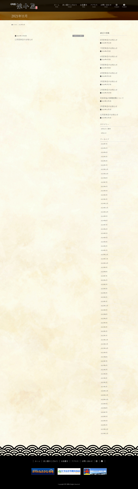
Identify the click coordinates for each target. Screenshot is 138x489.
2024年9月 (104, 216)
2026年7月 (104, 144)
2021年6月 (104, 365)
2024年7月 (104, 225)
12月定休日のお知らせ (24, 39)
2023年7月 (104, 276)
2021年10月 (104, 348)
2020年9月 (104, 404)
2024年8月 (104, 221)
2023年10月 (104, 263)
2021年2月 (104, 382)
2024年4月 (104, 238)
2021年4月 (104, 374)
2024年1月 (104, 250)
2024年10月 (104, 212)
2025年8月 (104, 178)
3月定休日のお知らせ (108, 81)
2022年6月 (104, 318)
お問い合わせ (87, 461)
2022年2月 (104, 331)
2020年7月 (104, 412)
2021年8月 (104, 357)
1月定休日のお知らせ (108, 106)
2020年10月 (104, 399)
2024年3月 (104, 242)
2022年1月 (104, 335)
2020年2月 (104, 425)
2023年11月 (104, 259)
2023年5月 (104, 284)
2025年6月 (104, 186)
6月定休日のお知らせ (108, 56)
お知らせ (103, 133)
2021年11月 (104, 344)
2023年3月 (104, 293)
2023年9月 (104, 267)
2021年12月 (104, 340)
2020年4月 (104, 421)
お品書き (64, 461)
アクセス (75, 461)
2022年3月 (104, 327)
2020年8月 (104, 408)
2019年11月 (104, 433)
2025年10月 (104, 174)
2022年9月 (104, 310)
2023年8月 (104, 272)
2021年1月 (104, 387)
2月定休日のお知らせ (108, 89)
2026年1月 (104, 165)
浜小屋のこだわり (50, 461)
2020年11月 (104, 395)
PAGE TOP (133, 472)
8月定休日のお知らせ (108, 39)
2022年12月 (104, 306)
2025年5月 (104, 191)
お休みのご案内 (78, 36)
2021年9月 (104, 352)
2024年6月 (104, 229)
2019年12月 (104, 429)
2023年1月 (104, 301)
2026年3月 (104, 157)
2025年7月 (104, 182)
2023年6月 (104, 280)
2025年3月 (104, 195)
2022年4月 (104, 323)
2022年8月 (104, 314)
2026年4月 (104, 152)
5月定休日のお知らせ (108, 64)
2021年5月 (104, 370)
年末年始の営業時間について (112, 98)
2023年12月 (104, 255)
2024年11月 (104, 208)
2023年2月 (104, 297)
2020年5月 (104, 416)
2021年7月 (104, 361)
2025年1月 (104, 199)
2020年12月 (104, 391)
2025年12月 (104, 169)
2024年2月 (104, 246)
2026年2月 (104, 161)
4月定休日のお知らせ (108, 73)
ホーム (37, 461)
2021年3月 (104, 378)
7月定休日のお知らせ (108, 48)
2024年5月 (104, 233)
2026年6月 (104, 148)
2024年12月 (104, 203)
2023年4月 (104, 289)
